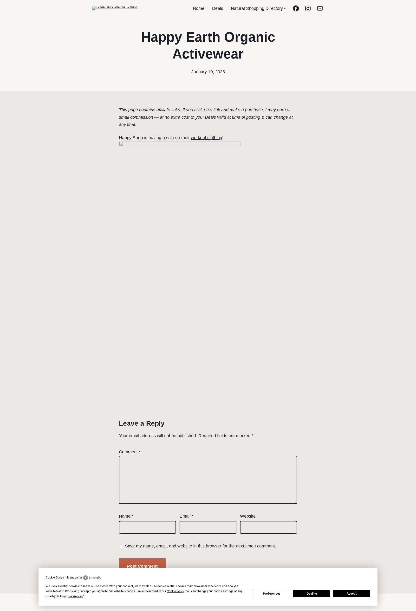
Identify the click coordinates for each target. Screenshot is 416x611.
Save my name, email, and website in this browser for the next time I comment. (200, 546)
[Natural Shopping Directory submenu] (285, 8)
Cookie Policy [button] (175, 591)
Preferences (271, 593)
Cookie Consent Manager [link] (62, 577)
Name (126, 516)
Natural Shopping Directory (257, 8)
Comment (130, 451)
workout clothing (206, 137)
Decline (312, 593)
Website (248, 516)
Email (186, 516)
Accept (352, 593)
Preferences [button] (75, 596)
